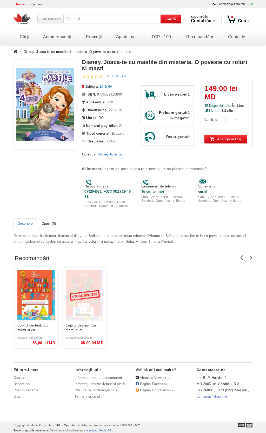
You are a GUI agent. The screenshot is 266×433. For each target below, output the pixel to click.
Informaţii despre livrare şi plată (100, 384)
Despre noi (22, 384)
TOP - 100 (161, 37)
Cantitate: (211, 120)
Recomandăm (199, 37)
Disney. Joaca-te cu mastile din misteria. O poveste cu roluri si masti (79, 52)
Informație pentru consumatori (98, 378)
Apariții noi (126, 37)
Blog (17, 396)
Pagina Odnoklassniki (157, 390)
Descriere (25, 223)
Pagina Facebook (154, 384)
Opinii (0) (49, 223)
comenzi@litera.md (232, 3)
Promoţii (94, 37)
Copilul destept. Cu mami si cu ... (32, 327)
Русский (36, 4)
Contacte (236, 37)
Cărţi (24, 37)
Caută (170, 19)
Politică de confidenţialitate (96, 390)
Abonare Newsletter (155, 378)
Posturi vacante (26, 390)
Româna (21, 4)
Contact (20, 378)
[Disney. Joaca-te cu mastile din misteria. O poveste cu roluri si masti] (45, 104)
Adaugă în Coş (228, 139)
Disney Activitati (111, 154)
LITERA (106, 87)
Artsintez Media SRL (99, 430)
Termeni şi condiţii (89, 396)
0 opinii (121, 76)
